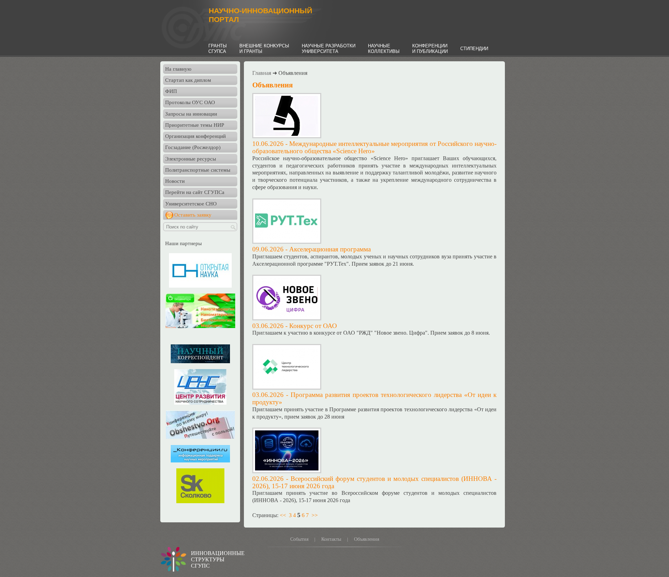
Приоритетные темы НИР (194, 125)
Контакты (331, 539)
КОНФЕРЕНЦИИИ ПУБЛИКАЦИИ (430, 48)
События (299, 539)
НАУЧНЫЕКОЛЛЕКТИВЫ (384, 48)
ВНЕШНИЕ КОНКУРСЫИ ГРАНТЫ (264, 48)
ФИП (171, 91)
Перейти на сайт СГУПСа (194, 192)
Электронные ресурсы (190, 159)
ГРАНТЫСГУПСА (217, 48)
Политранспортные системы (197, 170)
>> (315, 515)
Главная (261, 73)
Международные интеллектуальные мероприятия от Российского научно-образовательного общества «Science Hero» (374, 147)
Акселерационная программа (330, 249)
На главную (178, 69)
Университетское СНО (191, 203)
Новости (175, 181)
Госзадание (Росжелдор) (193, 147)
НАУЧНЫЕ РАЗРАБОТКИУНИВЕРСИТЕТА (328, 48)
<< (283, 515)
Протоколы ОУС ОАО (190, 102)
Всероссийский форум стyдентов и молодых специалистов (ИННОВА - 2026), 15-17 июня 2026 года (374, 482)
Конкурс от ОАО (313, 325)
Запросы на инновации (191, 114)
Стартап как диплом (188, 80)
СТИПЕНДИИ (474, 48)
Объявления (366, 539)
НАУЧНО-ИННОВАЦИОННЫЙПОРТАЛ (260, 15)
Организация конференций (195, 136)
